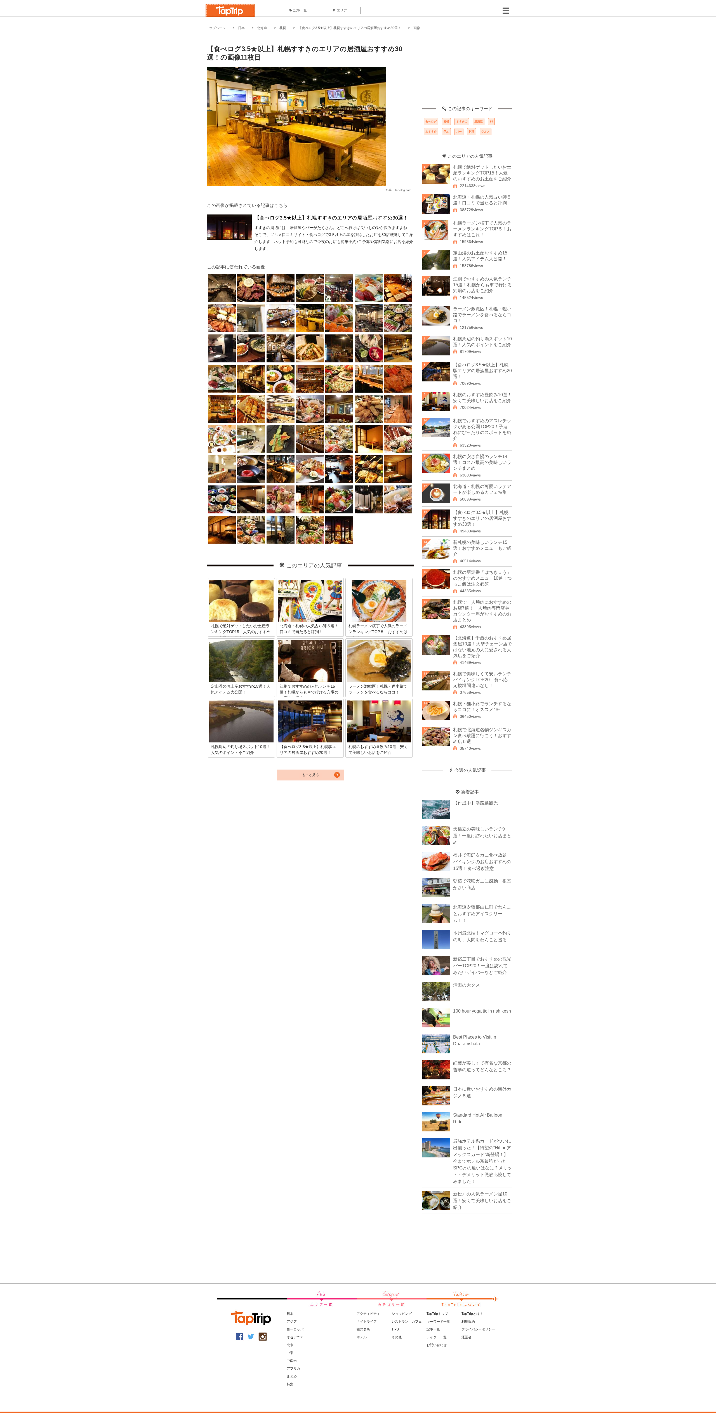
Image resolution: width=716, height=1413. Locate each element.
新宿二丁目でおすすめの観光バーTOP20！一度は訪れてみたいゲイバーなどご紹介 (482, 966)
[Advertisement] (467, 71)
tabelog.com (403, 190)
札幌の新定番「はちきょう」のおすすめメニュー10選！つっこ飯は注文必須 (482, 578)
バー (459, 131)
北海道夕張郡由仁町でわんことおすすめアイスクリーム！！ (482, 914)
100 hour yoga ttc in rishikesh (482, 1011)
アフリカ (293, 1368)
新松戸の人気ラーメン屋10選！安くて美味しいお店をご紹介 (482, 1201)
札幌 (282, 28)
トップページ (216, 28)
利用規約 (468, 1322)
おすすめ (431, 131)
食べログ (431, 121)
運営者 (466, 1337)
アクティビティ (368, 1314)
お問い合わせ (437, 1345)
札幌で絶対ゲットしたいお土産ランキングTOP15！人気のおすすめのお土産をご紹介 (482, 173)
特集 (290, 1384)
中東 (290, 1353)
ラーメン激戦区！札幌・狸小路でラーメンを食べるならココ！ (482, 314)
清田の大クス (466, 985)
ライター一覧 (437, 1337)
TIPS (395, 1329)
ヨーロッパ (295, 1329)
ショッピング (402, 1314)
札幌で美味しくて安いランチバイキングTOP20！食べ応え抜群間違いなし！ (482, 679)
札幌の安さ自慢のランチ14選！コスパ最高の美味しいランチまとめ (482, 462)
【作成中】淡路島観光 (475, 803)
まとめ (292, 1376)
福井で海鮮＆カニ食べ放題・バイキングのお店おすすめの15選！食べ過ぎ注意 (482, 862)
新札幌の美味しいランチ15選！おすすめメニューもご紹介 (482, 548)
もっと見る (310, 775)
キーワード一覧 (438, 1322)
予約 (446, 131)
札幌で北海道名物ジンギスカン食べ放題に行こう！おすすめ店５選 (482, 735)
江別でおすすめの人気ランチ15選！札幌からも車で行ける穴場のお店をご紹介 (482, 285)
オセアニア (295, 1337)
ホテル (362, 1337)
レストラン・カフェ (407, 1322)
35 (491, 121)
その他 (397, 1337)
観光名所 (363, 1329)
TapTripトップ (437, 1314)
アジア (292, 1322)
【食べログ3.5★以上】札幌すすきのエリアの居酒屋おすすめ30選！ (349, 28)
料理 (471, 131)
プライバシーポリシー (478, 1329)
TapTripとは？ (472, 1314)
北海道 (262, 28)
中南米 (292, 1361)
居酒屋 (478, 121)
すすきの (461, 121)
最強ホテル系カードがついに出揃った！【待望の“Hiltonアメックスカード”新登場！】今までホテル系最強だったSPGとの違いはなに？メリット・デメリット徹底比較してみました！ (482, 1161)
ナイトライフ (367, 1322)
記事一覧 (300, 10)
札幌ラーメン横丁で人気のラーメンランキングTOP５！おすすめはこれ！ (482, 229)
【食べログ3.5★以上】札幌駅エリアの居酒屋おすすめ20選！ (482, 370)
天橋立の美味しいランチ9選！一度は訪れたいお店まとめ (482, 836)
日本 (241, 28)
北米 (290, 1345)
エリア (342, 10)
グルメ (485, 131)
